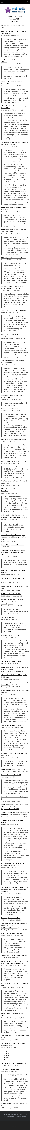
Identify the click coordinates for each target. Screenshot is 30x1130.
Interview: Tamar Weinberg (9, 409)
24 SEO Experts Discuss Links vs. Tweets (13, 258)
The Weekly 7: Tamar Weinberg (10, 1069)
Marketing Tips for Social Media (10, 918)
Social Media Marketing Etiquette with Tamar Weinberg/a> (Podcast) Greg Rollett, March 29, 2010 (14, 807)
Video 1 (6, 1051)
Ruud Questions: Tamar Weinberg (11, 933)
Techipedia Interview (7, 617)
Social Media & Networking (9, 928)
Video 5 (6, 1060)
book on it (9, 631)
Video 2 (6, 1053)
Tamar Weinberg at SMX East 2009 (11, 923)
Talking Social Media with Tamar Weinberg (14, 955)
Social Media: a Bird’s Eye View (10, 769)
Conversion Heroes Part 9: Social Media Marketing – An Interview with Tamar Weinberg (13, 553)
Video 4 (6, 1057)
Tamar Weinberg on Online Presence (12, 661)
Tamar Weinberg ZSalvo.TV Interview (12, 545)
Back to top (13, 1126)
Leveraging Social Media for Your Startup (13, 334)
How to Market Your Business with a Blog (13, 439)
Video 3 (6, 1055)
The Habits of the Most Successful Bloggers (14, 797)
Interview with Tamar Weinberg (10, 635)
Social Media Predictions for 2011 (11, 594)
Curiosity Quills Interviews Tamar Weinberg (14, 461)
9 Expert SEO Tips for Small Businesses (12, 725)
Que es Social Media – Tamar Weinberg (12, 586)
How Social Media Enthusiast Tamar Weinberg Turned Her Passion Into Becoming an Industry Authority (15, 602)
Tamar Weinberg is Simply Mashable (12, 1063)
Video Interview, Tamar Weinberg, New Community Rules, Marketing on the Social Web (13, 537)
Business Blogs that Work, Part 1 (11, 775)
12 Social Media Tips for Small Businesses (13, 310)
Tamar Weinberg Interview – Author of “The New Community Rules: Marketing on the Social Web (14, 889)
